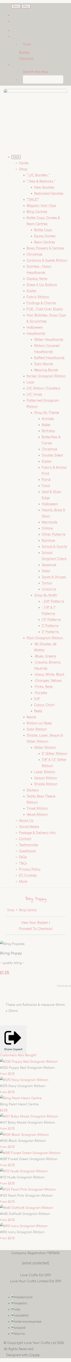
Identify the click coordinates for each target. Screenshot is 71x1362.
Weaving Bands (46, 370)
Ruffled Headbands (49, 358)
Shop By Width (45, 595)
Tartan (47, 583)
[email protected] (35, 1263)
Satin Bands (43, 364)
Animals (48, 419)
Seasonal (49, 565)
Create (34, 1355)
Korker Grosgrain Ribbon (46, 376)
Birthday (48, 431)
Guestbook (27, 851)
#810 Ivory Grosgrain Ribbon (22, 1232)
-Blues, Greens (45, 656)
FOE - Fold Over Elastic (45, 309)
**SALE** (33, 199)
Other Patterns (54, 534)
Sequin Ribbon (45, 778)
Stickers (33, 790)
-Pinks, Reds (43, 686)
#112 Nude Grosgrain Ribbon (22, 1177)
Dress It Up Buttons (42, 285)
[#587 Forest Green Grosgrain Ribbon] (30, 1153)
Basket (24, 52)
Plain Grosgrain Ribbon (45, 638)
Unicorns (49, 589)
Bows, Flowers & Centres (45, 248)
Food (46, 485)
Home (23, 163)
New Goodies (44, 187)
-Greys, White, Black (49, 674)
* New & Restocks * (41, 181)
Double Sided (52, 455)
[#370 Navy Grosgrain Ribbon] (24, 1080)
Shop (23, 169)
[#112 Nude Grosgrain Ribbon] (24, 1171)
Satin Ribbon (37, 729)
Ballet (46, 425)
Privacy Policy (30, 869)
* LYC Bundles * (38, 175)
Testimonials (28, 845)
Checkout (26, 58)
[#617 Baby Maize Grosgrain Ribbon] (29, 1116)
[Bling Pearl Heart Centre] (21, 1098)
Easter (32, 291)
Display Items (37, 278)
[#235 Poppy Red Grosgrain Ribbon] (29, 1061)
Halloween (35, 327)
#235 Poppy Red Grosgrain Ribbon (27, 1068)
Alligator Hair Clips (41, 205)
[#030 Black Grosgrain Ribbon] (24, 1135)
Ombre (47, 528)
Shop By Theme (46, 412)
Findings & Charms (41, 303)
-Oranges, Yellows (48, 680)
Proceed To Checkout (35, 928)
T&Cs (23, 863)
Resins (31, 717)
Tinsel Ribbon (37, 808)
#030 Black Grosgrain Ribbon (23, 1141)
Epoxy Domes (44, 236)
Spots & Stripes (54, 577)
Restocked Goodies (48, 193)
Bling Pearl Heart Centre (19, 1104)
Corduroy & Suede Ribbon (47, 260)
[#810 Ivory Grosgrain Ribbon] (24, 1226)
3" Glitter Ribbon (54, 753)
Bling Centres (37, 211)
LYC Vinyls (34, 394)
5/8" (37, 699)
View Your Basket (34, 922)
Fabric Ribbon (38, 297)
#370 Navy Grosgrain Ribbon (22, 1086)
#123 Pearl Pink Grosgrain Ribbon (26, 1195)
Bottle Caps (43, 230)
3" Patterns (50, 632)
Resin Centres (44, 242)
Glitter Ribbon (45, 747)
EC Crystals (28, 875)
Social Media (29, 826)
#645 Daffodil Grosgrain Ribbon (25, 1214)
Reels (38, 711)
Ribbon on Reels (39, 723)
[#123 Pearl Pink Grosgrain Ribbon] (28, 1189)
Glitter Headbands (48, 339)
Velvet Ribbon (37, 814)
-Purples (40, 693)
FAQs (23, 857)
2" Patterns (50, 626)
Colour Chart (44, 705)
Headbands (36, 333)
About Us (26, 820)
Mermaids (49, 522)
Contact (25, 839)
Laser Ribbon (44, 772)
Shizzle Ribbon (45, 784)
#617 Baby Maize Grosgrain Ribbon (27, 1122)
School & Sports (54, 546)
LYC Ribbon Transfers (43, 388)
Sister (46, 571)
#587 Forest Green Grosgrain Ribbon (28, 1159)
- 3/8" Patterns (53, 601)
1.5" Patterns (51, 619)
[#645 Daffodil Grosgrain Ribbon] (26, 1208)
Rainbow (48, 540)
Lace (30, 382)
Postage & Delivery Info (37, 833)
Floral (46, 479)
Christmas (34, 254)
